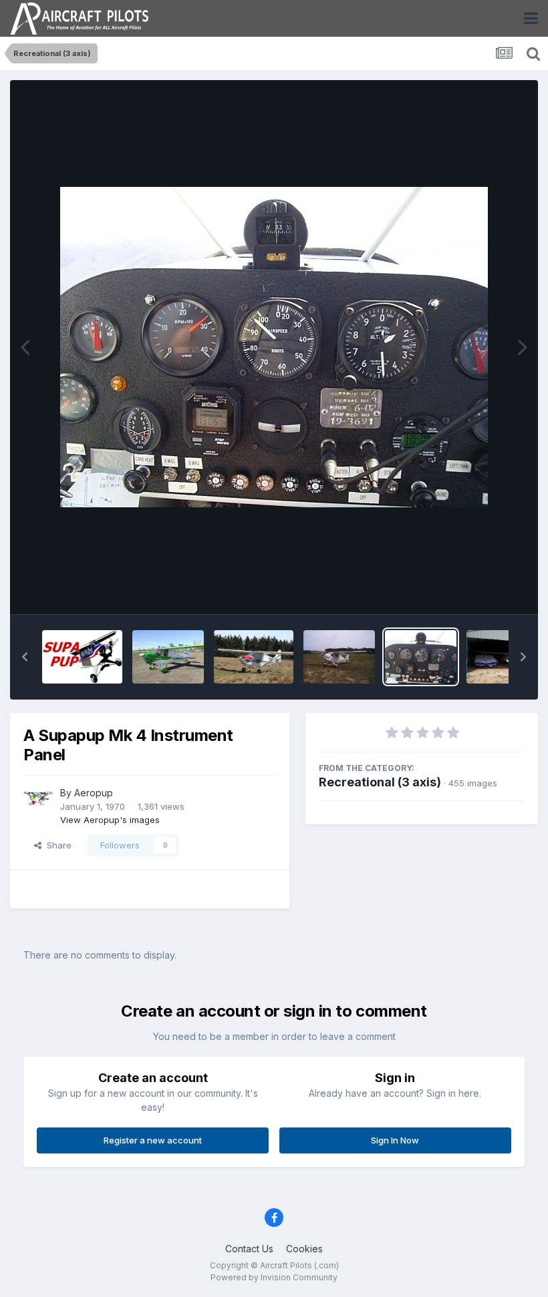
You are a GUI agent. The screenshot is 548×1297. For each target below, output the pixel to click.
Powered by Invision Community (274, 1277)
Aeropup (93, 792)
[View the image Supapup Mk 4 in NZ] (254, 657)
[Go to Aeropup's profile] (38, 800)
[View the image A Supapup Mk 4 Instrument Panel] (420, 657)
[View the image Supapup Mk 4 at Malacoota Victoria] (339, 657)
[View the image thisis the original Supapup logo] (82, 657)
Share (56, 845)
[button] (24, 657)
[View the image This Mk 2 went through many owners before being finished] (168, 657)
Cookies (304, 1248)
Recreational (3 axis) (380, 782)
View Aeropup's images (110, 819)
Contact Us (249, 1248)
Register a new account (153, 1140)
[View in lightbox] (274, 347)
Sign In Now (395, 1140)
